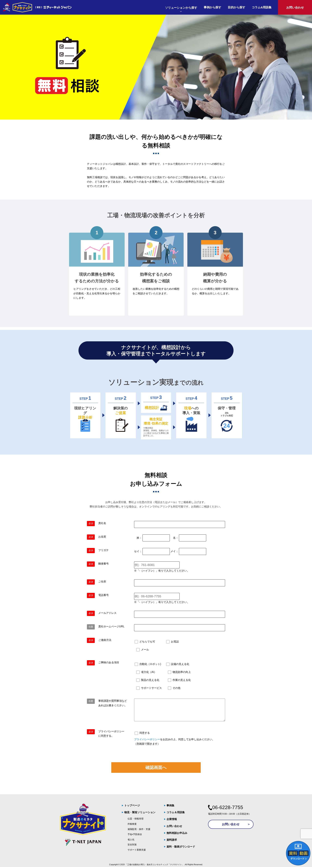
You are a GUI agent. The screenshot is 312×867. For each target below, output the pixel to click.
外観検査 (132, 824)
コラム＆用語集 (176, 812)
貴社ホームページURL (111, 626)
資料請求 (172, 839)
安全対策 (132, 844)
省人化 (131, 839)
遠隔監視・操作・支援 (139, 829)
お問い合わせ (174, 826)
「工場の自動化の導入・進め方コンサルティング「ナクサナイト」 (154, 864)
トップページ (132, 805)
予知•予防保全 (135, 834)
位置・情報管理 (135, 818)
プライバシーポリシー (147, 739)
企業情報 (172, 819)
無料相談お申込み (177, 833)
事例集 (170, 805)
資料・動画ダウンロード (181, 846)
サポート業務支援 (137, 849)
